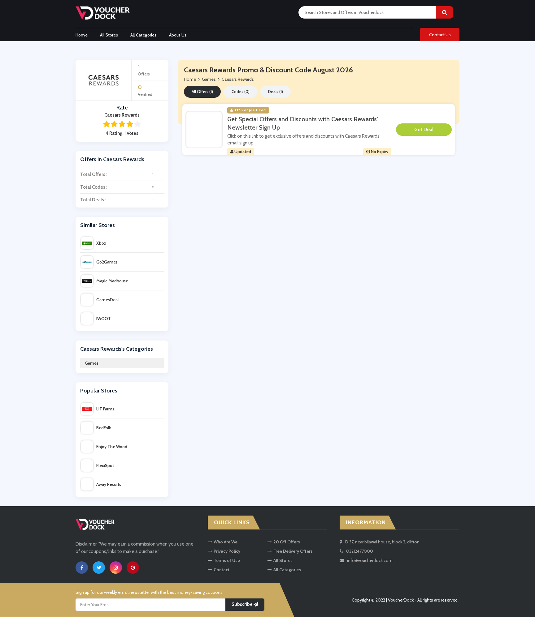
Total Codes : (117, 187)
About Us (178, 35)
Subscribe (243, 604)
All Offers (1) (202, 91)
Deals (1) (275, 91)
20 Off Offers (286, 542)
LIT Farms (105, 409)
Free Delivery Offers (293, 551)
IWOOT (103, 318)
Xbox (101, 243)
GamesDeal (107, 299)
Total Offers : (117, 174)
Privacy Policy (227, 551)
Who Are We (225, 542)
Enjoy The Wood (111, 446)
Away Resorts (108, 484)
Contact (221, 569)
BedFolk (103, 428)
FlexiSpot (105, 465)
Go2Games (107, 262)
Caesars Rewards (238, 79)
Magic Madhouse (112, 281)
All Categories (143, 35)
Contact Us (440, 34)
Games (91, 363)
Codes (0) (241, 91)
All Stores (109, 35)
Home (82, 35)
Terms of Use (227, 560)
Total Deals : (117, 200)
